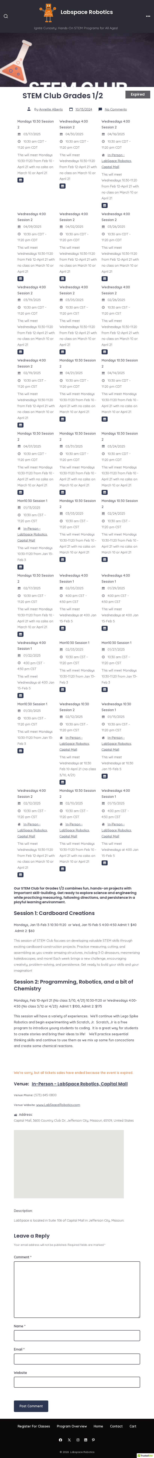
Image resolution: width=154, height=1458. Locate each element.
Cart (133, 1426)
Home (98, 1426)
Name (19, 1326)
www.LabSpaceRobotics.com (58, 1105)
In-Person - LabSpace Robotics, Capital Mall (117, 161)
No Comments (116, 109)
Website (20, 1373)
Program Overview (72, 1426)
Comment (22, 1257)
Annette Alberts (51, 109)
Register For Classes (34, 1426)
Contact (116, 1426)
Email (19, 1349)
